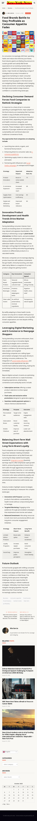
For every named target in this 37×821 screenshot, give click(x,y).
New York (26, 601)
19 (32, 795)
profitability (6, 603)
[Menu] (3, 3)
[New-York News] (19, 2)
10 (23, 792)
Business (28, 13)
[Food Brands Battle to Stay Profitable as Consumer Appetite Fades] (18, 41)
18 (27, 795)
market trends (17, 601)
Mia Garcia (11, 13)
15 (14, 795)
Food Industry (7, 601)
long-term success (17, 460)
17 (23, 795)
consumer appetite (15, 598)
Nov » (8, 804)
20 (4, 798)
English (7, 752)
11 (27, 792)
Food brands (27, 598)
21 (9, 798)
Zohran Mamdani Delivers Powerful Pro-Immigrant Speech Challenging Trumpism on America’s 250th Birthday (17, 671)
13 (4, 795)
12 (32, 792)
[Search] (34, 3)
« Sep (3, 804)
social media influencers (20, 361)
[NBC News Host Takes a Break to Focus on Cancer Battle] (18, 688)
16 (18, 795)
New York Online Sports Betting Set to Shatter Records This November (10, 616)
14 (9, 795)
